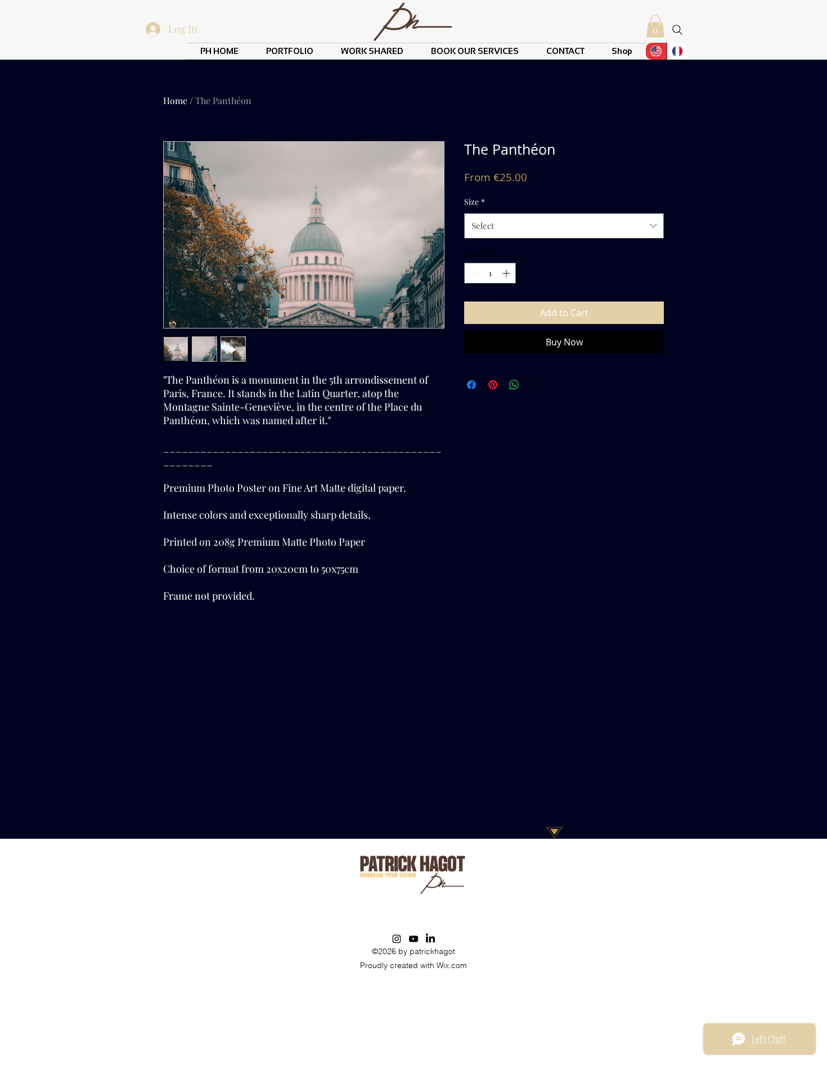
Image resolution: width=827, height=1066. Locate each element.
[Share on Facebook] (471, 385)
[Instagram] (396, 938)
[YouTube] (413, 938)
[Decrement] (473, 273)
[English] (656, 51)
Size (474, 201)
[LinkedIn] (430, 938)
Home (175, 100)
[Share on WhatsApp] (514, 385)
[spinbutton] (490, 273)
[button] (655, 26)
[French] (677, 51)
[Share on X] (535, 385)
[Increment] (507, 273)
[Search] (677, 30)
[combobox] (564, 225)
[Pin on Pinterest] (493, 385)
